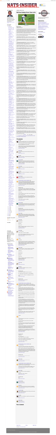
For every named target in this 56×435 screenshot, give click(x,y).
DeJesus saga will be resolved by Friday (10, 47)
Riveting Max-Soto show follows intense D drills (10, 268)
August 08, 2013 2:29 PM (21, 268)
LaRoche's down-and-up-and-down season (11, 198)
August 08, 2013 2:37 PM (21, 331)
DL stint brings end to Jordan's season (10, 85)
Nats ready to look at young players (10, 54)
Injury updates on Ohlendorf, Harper (10, 205)
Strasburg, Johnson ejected (10, 84)
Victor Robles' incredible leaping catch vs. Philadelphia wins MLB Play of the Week (43, 26)
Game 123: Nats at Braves (10, 79)
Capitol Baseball (10, 291)
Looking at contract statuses (10, 155)
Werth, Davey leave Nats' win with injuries (11, 131)
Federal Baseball (10, 262)
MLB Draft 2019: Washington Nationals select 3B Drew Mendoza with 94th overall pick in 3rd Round (11, 264)
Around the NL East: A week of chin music (11, 65)
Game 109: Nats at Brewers (10, 197)
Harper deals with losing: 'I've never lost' (11, 36)
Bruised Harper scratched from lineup (11, 87)
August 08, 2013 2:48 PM (21, 378)
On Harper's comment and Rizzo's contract (11, 200)
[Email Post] (27, 134)
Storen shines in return (11, 90)
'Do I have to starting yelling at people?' (10, 150)
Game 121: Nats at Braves (10, 96)
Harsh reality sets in (10, 163)
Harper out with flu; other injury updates (11, 123)
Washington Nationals (23, 136)
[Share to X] (30, 134)
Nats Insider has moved (11, 27)
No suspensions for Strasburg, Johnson (11, 64)
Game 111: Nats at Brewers (10, 192)
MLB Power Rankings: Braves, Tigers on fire (11, 160)
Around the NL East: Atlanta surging (10, 181)
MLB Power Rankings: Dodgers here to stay (11, 49)
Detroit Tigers (26, 135)
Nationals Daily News (10, 290)
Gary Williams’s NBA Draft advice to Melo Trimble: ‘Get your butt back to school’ (11, 271)
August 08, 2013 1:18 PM (21, 157)
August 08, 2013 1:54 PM (21, 185)
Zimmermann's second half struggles (11, 162)
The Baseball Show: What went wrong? (11, 41)
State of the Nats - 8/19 (11, 73)
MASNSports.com (10, 283)
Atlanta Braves (20, 135)
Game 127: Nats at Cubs (11, 48)
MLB (33, 135)
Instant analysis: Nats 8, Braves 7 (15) (11, 82)
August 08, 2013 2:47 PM (21, 374)
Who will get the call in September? (11, 33)
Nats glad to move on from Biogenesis (10, 182)
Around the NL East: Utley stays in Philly (11, 126)
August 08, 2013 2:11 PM (21, 217)
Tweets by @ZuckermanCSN (41, 32)
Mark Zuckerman (30, 135)
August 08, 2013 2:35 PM (21, 276)
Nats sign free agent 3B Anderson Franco (11, 107)
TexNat (19, 385)
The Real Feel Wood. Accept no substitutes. (23, 180)
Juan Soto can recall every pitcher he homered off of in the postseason (42, 22)
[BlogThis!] (29, 134)
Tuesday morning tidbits (11, 127)
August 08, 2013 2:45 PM (21, 352)
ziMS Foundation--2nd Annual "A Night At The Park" (11, 288)
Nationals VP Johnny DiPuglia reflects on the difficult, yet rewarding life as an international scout (43, 24)
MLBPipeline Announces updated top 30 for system (11, 248)
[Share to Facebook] (31, 134)
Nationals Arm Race (10, 247)
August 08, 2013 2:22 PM (21, 264)
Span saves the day (10, 111)
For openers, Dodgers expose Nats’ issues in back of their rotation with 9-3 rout (11, 260)
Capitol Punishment (10, 277)
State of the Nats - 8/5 (11, 189)
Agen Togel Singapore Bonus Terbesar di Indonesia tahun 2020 (11, 252)
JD (18, 315)
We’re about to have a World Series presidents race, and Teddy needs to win (11, 256)
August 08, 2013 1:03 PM (21, 148)
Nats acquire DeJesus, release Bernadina (11, 71)
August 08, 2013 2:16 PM (21, 245)
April (9, 209)
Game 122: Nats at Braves (10, 89)
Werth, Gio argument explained (10, 119)
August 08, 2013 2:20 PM (21, 260)
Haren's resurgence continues (10, 147)
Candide (19, 150)
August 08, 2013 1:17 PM (21, 153)
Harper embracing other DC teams (11, 154)
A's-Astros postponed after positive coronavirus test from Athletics (42, 29)
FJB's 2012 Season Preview (11, 281)
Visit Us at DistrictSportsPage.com (10, 275)
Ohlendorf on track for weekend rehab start (11, 168)
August (9, 26)
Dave (19, 140)
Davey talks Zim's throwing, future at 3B (11, 171)
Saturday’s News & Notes (11, 245)
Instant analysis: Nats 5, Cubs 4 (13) (11, 45)
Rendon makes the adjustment (10, 141)
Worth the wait (10, 120)
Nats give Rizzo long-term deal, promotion (11, 201)
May (9, 208)
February (10, 211)
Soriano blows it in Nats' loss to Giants (11, 102)
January (10, 212)
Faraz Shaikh (20, 390)
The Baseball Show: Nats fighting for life (11, 99)
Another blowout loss (10, 68)
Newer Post (18, 425)
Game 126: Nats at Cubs (11, 55)
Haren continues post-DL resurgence (11, 101)
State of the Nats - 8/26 (11, 28)
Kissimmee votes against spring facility (11, 67)
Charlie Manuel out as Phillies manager (11, 98)
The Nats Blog (10, 294)
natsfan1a (19, 247)
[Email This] (28, 134)
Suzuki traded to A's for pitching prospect (11, 43)
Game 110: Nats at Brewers (10, 195)
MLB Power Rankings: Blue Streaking (11, 110)
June (9, 207)
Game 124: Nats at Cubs (11, 72)
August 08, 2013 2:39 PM (21, 341)
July (9, 206)
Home (27, 425)
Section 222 (19, 202)
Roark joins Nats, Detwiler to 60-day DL (11, 177)
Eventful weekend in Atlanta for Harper (10, 75)
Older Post (34, 425)
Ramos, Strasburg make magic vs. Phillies (11, 128)
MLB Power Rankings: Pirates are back (11, 203)
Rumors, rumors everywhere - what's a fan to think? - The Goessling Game (11, 284)
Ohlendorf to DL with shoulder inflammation (11, 193)
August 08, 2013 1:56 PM (21, 200)
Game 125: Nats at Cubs (11, 62)
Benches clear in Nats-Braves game (11, 173)
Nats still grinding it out (11, 42)
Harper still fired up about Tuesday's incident (11, 166)
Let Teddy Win (10, 254)
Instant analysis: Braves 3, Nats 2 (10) (11, 93)
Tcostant (19, 166)
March (9, 210)
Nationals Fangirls (10, 250)
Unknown (19, 213)
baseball (23, 135)
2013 (8, 25)
